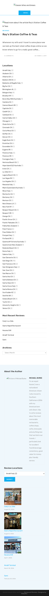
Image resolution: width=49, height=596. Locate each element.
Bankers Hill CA (8, 80)
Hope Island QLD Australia (12, 166)
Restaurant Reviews (30, 592)
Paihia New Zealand (10, 226)
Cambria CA (7, 102)
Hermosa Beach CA (10, 162)
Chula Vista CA (8, 124)
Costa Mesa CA (8, 131)
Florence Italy (8, 153)
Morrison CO (7, 200)
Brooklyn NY (7, 96)
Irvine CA (6, 169)
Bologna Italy (7, 93)
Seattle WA (7, 296)
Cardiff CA (6, 112)
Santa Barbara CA (9, 280)
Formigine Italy (8, 159)
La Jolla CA (6, 172)
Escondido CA (7, 147)
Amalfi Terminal (8, 335)
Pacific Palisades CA (10, 223)
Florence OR (7, 156)
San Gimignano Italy (10, 267)
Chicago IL (6, 121)
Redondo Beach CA (9, 248)
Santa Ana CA (8, 277)
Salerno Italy (7, 254)
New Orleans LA (8, 204)
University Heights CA (10, 305)
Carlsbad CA (7, 115)
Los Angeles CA (8, 181)
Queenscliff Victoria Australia (13, 242)
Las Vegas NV (7, 178)
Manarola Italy (8, 185)
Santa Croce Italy (9, 286)
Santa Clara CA (8, 283)
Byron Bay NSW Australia (12, 99)
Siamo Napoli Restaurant (12, 326)
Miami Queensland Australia (13, 188)
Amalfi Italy (7, 70)
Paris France (7, 229)
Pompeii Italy (7, 235)
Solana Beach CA (9, 299)
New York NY (7, 207)
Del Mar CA (6, 134)
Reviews (6, 30)
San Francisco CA (9, 264)
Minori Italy (6, 191)
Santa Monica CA (9, 289)
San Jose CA (7, 270)
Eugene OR (6, 150)
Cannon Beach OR (9, 105)
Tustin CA (6, 302)
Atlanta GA (7, 77)
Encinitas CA (7, 143)
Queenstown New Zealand (12, 245)
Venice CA (6, 308)
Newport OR (7, 213)
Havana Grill (7, 330)
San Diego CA (7, 261)
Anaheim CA (7, 74)
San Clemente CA (9, 258)
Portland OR (7, 239)
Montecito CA (8, 194)
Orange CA (6, 216)
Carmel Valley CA (9, 118)
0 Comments (8, 56)
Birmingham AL (8, 89)
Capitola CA (7, 108)
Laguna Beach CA (9, 175)
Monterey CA (7, 197)
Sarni (4, 340)
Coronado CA (7, 127)
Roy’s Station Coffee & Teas (20, 34)
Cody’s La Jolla (8, 321)
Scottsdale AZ (8, 292)
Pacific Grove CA (9, 219)
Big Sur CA (6, 86)
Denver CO (6, 137)
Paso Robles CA (8, 232)
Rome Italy (6, 251)
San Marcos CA (8, 273)
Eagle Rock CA (8, 140)
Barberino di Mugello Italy (12, 83)
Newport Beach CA (9, 210)
